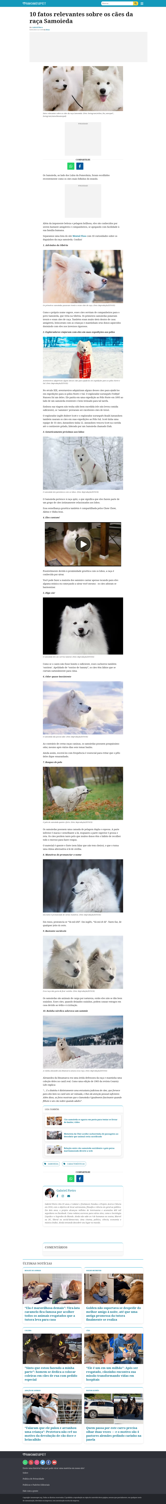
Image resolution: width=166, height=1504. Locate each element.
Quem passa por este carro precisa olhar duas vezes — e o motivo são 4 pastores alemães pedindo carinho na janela (113, 1433)
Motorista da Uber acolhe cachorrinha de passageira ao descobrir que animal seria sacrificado (91, 1135)
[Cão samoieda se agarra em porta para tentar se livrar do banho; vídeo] (54, 1121)
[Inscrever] (54, 1462)
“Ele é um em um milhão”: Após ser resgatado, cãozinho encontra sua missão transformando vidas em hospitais (112, 1373)
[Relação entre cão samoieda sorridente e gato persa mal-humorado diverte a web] (54, 1149)
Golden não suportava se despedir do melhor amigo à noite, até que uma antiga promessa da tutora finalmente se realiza (113, 1313)
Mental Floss (79, 235)
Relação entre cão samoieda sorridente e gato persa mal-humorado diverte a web (89, 1149)
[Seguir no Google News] (31, 1462)
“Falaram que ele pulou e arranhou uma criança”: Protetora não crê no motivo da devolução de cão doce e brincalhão (51, 1433)
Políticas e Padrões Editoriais (36, 1484)
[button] (142, 3)
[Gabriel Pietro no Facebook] (57, 1196)
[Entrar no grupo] (25, 1462)
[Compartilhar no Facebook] (79, 166)
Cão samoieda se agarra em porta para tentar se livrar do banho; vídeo (90, 1121)
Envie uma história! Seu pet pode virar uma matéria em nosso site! (53, 1468)
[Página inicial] (53, 3)
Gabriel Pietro (37, 27)
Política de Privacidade (33, 1478)
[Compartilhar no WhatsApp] (70, 166)
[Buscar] (135, 3)
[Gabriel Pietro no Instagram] (63, 1196)
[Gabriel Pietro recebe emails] (68, 1196)
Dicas (48, 30)
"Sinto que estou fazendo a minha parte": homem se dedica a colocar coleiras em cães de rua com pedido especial (51, 1373)
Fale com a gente (30, 1491)
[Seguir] (36, 1462)
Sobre (25, 1472)
